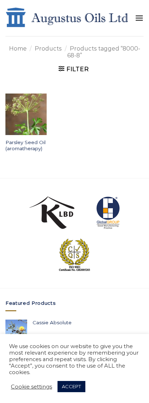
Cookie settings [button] (31, 387)
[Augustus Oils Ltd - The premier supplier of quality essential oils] (67, 18)
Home (18, 48)
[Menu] (139, 18)
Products (48, 48)
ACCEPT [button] (71, 386)
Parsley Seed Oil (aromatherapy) (25, 145)
